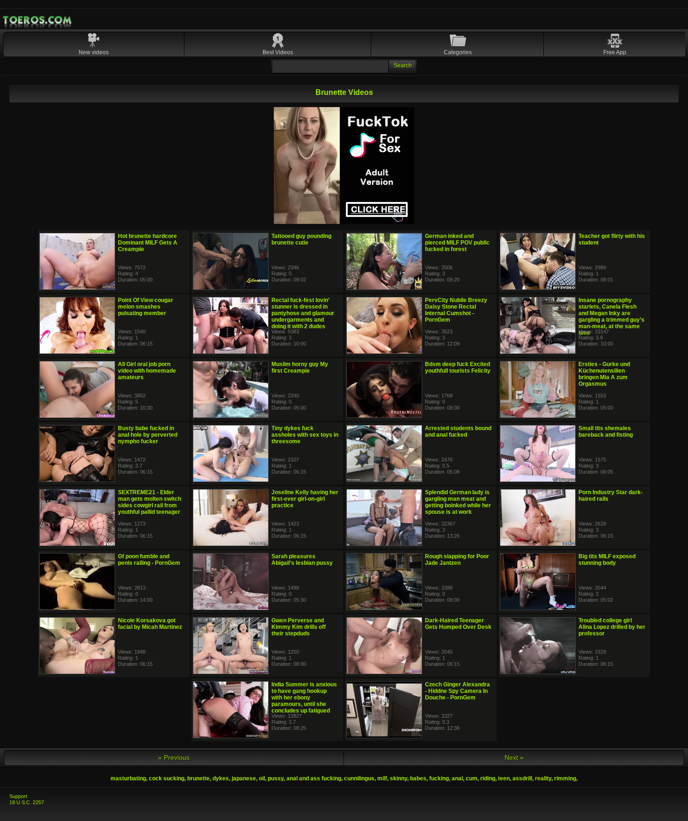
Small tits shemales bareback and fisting (605, 431)
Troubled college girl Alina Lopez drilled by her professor (611, 627)
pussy (276, 778)
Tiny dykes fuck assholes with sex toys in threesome (304, 435)
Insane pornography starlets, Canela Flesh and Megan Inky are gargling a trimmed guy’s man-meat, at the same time (611, 316)
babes (418, 778)
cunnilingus (359, 778)
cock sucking (166, 778)
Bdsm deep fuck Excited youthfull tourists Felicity (457, 367)
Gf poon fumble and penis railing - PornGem (149, 559)
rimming (565, 778)
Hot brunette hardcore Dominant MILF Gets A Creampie (147, 242)
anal (457, 778)
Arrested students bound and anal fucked (458, 431)
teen (504, 778)
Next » (514, 757)
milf (382, 778)
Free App (614, 52)
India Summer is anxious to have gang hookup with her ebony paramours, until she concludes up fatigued (304, 697)
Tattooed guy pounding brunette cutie (301, 239)
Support (18, 796)
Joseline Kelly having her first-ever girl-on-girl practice (304, 499)
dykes (220, 778)
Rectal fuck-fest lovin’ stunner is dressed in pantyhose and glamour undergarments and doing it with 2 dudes (302, 313)
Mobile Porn (38, 20)
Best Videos (278, 52)
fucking (439, 778)
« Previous (174, 757)
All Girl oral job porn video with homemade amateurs (147, 371)
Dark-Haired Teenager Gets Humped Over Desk (458, 623)
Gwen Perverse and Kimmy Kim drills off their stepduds (298, 627)
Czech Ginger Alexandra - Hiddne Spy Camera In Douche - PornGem (457, 691)
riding (487, 778)
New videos (94, 52)
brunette (198, 778)
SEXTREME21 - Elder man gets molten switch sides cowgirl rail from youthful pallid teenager (149, 502)
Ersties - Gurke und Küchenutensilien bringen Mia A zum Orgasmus (604, 374)
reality (543, 778)
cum (471, 778)
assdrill (522, 778)
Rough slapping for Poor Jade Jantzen (457, 559)
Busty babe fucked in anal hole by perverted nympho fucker (147, 435)
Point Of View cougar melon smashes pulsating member (145, 307)
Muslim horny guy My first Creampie (299, 367)
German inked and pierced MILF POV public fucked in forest (457, 242)
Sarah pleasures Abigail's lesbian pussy (302, 559)
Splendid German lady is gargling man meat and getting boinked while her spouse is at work (458, 502)
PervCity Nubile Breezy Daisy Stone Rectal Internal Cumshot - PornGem (456, 310)
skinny (398, 778)
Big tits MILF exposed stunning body (607, 559)
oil (262, 778)
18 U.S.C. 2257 (26, 802)
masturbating (128, 778)
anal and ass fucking (313, 778)
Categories (458, 52)
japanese (244, 778)
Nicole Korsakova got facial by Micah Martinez (150, 623)
